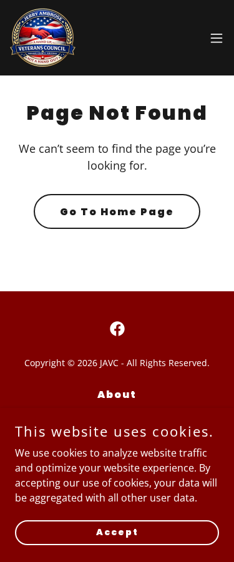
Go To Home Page (117, 212)
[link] (43, 37)
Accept (117, 532)
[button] (216, 38)
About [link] (117, 394)
